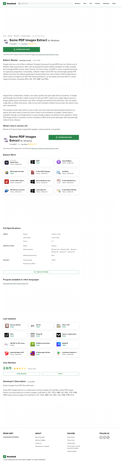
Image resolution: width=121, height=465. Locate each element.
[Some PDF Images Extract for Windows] (5, 41)
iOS (91, 3)
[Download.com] (9, 3)
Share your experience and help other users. (45, 54)
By (13, 44)
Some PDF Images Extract (34, 40)
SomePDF (32, 381)
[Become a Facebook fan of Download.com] (100, 437)
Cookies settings (71, 451)
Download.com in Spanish (42, 446)
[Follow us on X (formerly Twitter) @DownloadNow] (104, 437)
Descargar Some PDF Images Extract (14, 284)
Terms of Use (71, 440)
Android (97, 3)
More (113, 3)
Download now (23, 49)
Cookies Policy (71, 443)
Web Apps (106, 3)
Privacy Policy (71, 437)
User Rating (24, 44)
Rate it (60, 374)
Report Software (42, 272)
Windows (77, 3)
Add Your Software (40, 440)
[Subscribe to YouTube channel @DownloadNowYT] (108, 437)
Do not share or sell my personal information (73, 447)
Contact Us (38, 443)
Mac (85, 3)
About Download (39, 437)
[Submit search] (19, 3)
